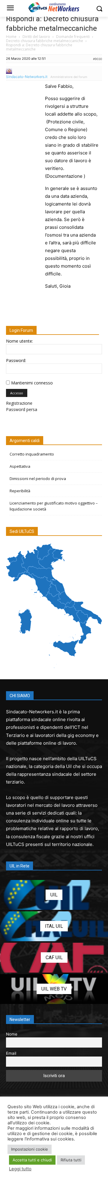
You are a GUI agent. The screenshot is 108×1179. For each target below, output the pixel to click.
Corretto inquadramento (32, 454)
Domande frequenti (73, 36)
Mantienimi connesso (32, 383)
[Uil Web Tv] (54, 989)
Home (11, 36)
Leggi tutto (20, 1169)
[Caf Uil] (54, 958)
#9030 (97, 59)
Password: (16, 360)
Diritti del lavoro (36, 36)
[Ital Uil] (54, 926)
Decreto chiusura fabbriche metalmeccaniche (44, 40)
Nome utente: (19, 341)
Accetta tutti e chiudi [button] (32, 1159)
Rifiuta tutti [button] (71, 1159)
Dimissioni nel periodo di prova (38, 478)
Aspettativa (20, 466)
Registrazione (19, 403)
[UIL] (54, 895)
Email (11, 1053)
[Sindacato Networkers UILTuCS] (54, 7)
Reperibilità (20, 490)
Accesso (16, 393)
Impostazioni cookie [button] (29, 1149)
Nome (11, 1034)
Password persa (21, 409)
